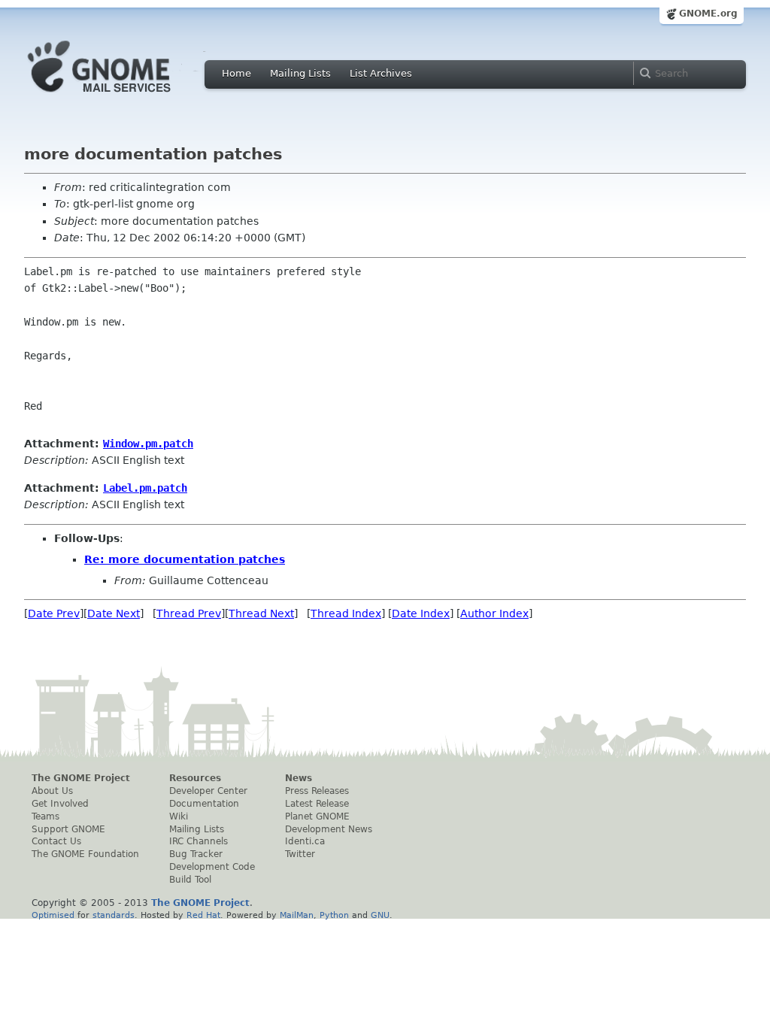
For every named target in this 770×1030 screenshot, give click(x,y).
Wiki (178, 816)
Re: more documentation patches (184, 559)
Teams (45, 816)
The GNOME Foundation (85, 854)
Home (236, 73)
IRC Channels (198, 841)
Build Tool (190, 879)
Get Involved (60, 803)
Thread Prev (188, 613)
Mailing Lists (300, 73)
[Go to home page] (122, 96)
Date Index (421, 613)
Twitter (300, 854)
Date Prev (54, 613)
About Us (52, 791)
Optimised (53, 914)
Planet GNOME (317, 816)
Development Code (212, 867)
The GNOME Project (81, 778)
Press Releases (317, 791)
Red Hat (203, 914)
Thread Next (261, 613)
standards (113, 914)
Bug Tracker (196, 854)
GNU (380, 914)
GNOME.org (708, 13)
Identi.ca (305, 841)
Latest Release (317, 803)
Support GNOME (68, 829)
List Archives (381, 73)
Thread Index (346, 613)
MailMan (297, 914)
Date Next (113, 613)
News (298, 778)
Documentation (204, 803)
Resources (195, 778)
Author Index (494, 613)
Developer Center (208, 791)
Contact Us (56, 841)
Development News (328, 829)
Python (334, 914)
